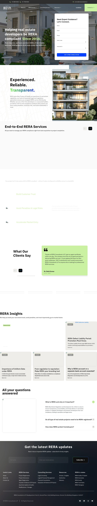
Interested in (59, 46)
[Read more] (9, 346)
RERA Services (31, 7)
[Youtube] (92, 501)
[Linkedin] (84, 501)
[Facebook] (80, 501)
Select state (59, 40)
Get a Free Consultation (71, 54)
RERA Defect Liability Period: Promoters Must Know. (79, 339)
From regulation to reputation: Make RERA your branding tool (47, 370)
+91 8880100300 (15, 1)
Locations (78, 7)
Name (58, 25)
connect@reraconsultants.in (81, 1)
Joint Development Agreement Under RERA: (21, 336)
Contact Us (90, 7)
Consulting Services (45, 7)
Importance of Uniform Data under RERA (13, 370)
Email (58, 30)
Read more (5, 346)
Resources (57, 7)
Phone (58, 35)
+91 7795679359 (25, 1)
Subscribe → (80, 460)
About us (23, 7)
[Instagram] (88, 501)
